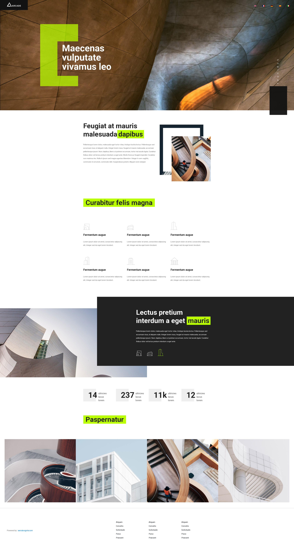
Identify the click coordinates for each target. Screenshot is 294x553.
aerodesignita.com (25, 530)
